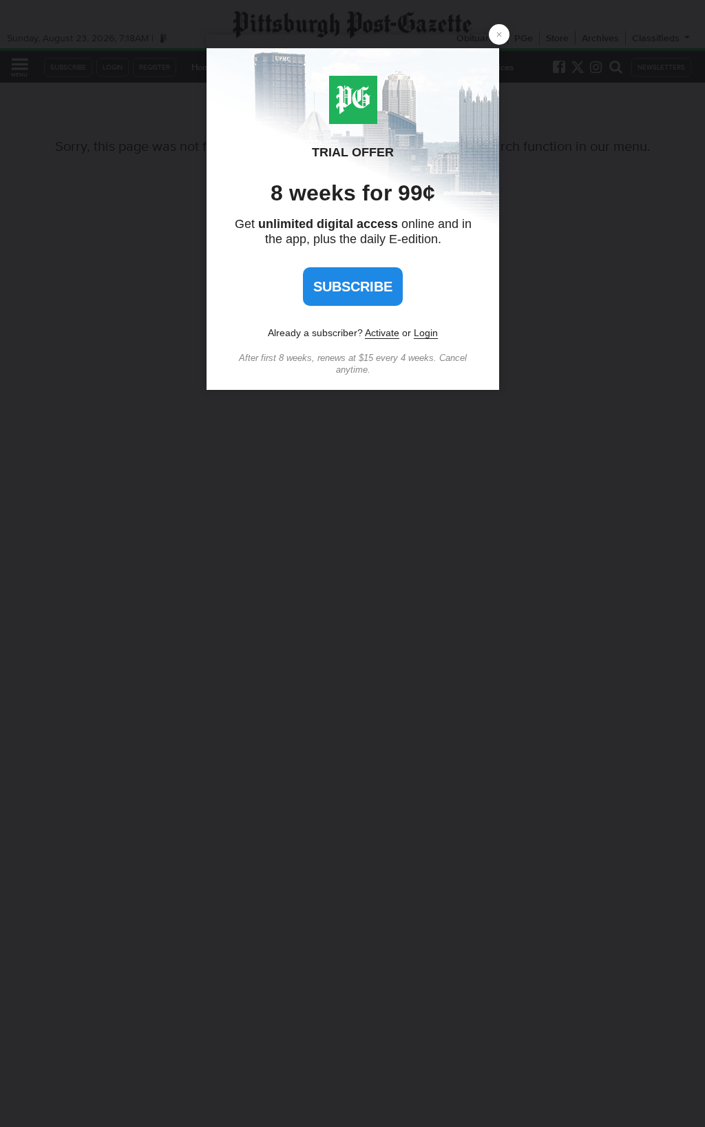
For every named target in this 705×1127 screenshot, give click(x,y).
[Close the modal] (499, 34)
